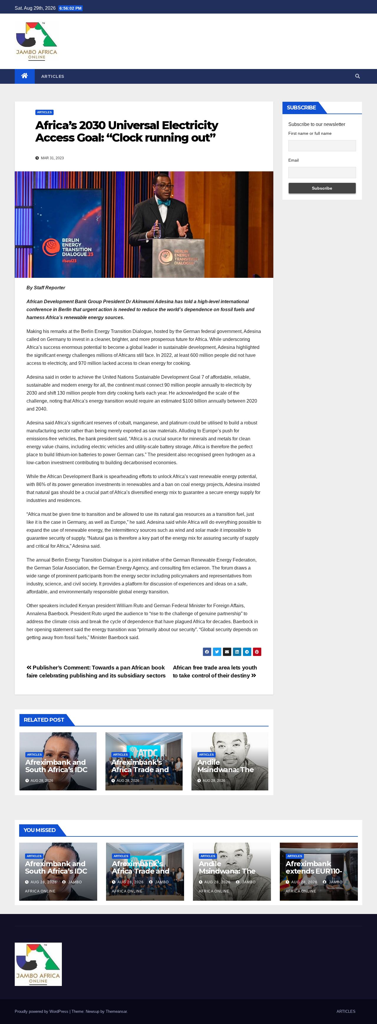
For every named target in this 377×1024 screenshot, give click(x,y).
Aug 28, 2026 (44, 882)
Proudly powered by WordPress (42, 1011)
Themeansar (116, 1011)
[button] (357, 76)
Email (293, 160)
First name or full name (310, 133)
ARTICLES (53, 76)
